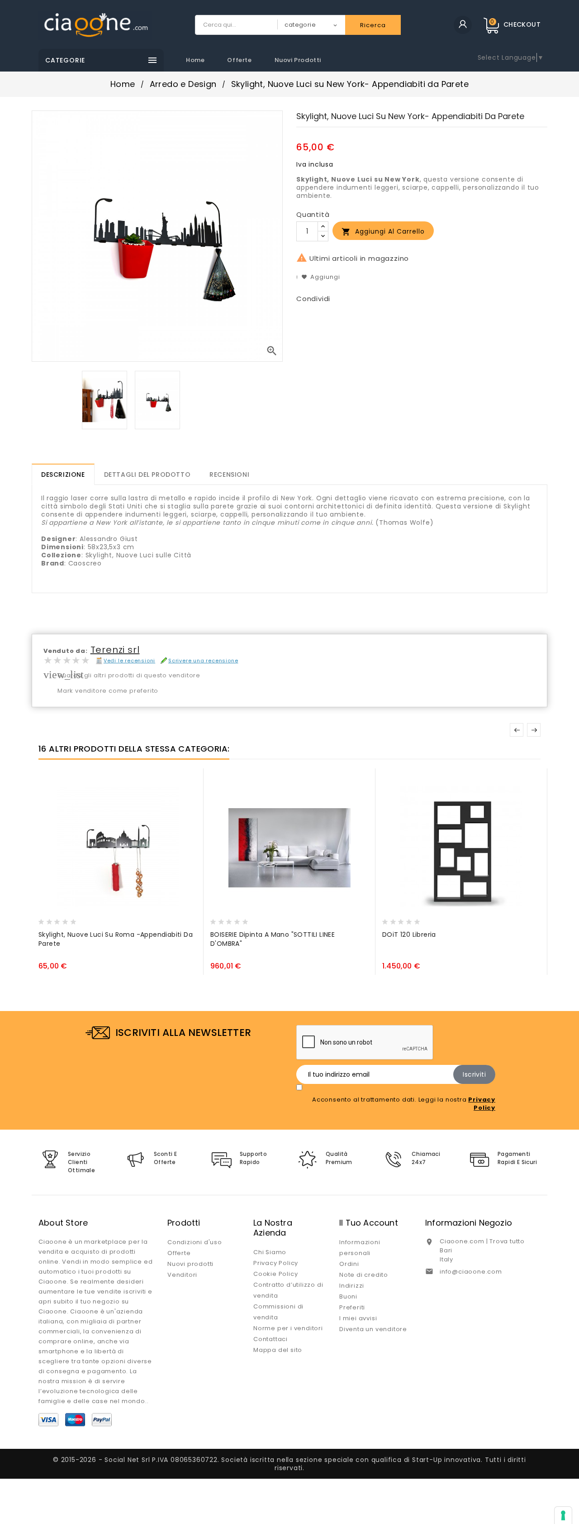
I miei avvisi (358, 1318)
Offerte (239, 60)
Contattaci (270, 1339)
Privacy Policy (275, 1263)
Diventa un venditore (373, 1329)
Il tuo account (368, 1222)
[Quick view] (82, 919)
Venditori (182, 1274)
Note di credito (363, 1274)
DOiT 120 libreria (409, 934)
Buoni (348, 1296)
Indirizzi (351, 1285)
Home (195, 60)
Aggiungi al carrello (383, 231)
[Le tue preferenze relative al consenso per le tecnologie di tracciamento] (563, 1515)
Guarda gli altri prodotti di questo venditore (128, 675)
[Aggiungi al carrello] (47, 919)
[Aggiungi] (65, 919)
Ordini (349, 1264)
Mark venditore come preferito (107, 690)
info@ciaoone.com (471, 1271)
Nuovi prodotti (298, 60)
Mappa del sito (277, 1350)
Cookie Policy (275, 1274)
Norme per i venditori (288, 1328)
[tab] (63, 474)
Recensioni (229, 474)
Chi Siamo (269, 1252)
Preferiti (352, 1307)
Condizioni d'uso (194, 1242)
